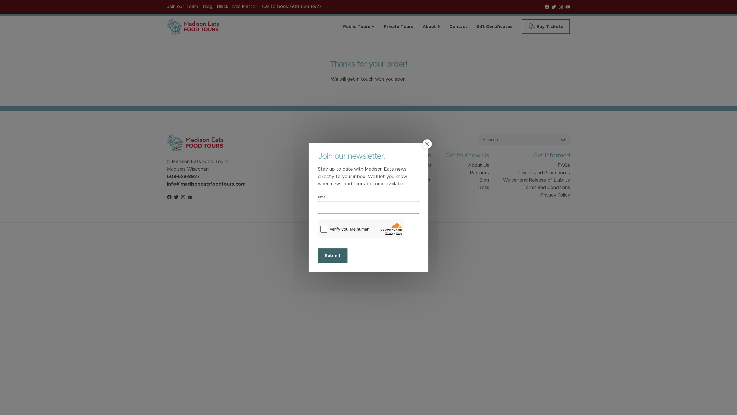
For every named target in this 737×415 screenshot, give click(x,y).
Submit (333, 255)
